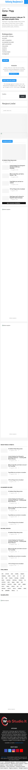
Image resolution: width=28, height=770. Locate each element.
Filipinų (16, 573)
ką (24, 580)
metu (9, 582)
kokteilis (8, 580)
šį (17, 590)
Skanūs (24, 584)
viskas (25, 588)
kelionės (22, 578)
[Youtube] (21, 750)
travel (7, 586)
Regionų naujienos (13, 768)
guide (9, 575)
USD (17, 586)
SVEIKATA (4, 50)
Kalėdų (10, 578)
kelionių (16, 578)
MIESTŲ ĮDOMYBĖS (6, 44)
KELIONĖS (4, 15)
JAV (24, 575)
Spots (3, 586)
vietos (14, 588)
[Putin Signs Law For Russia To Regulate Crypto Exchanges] (5, 198)
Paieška (4, 94)
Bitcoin (7, 573)
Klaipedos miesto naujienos (17, 763)
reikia (15, 584)
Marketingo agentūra (10, 762)
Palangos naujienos (23, 768)
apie (2, 573)
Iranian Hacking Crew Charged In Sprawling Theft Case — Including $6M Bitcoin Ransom (17, 457)
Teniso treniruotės (10, 766)
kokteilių (15, 580)
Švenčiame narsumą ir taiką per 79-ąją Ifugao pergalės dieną (13, 18)
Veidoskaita (2, 766)
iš (20, 575)
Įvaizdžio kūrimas (18, 765)
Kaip (6, 578)
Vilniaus (19, 588)
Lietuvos (3, 582)
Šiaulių (13, 590)
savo (19, 584)
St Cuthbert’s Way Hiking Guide (9, 160)
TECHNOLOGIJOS (6, 52)
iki (17, 575)
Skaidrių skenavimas (5, 763)
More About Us (13, 73)
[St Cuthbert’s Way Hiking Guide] (14, 152)
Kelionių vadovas (6, 528)
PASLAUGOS (5, 46)
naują (13, 582)
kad (2, 578)
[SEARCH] (24, 110)
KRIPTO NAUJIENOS (7, 40)
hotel (13, 575)
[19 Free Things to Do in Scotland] (5, 191)
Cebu (12, 573)
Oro (22, 582)
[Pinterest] (17, 750)
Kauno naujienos (4, 768)
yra (2, 590)
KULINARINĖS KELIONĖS (8, 42)
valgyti (9, 588)
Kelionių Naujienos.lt (14, 2)
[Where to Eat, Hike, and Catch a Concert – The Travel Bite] (5, 176)
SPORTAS (4, 48)
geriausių (4, 575)
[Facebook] (5, 750)
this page (23, 87)
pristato (3, 584)
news (18, 582)
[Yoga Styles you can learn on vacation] (5, 183)
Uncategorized (5, 54)
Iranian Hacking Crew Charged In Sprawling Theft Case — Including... (17, 167)
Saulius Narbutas (9, 765)
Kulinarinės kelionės (6, 487)
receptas (9, 584)
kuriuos (20, 580)
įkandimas (7, 590)
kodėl (3, 580)
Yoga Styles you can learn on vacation (17, 472)
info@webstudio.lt (19, 742)
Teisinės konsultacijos (21, 762)
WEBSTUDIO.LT (4, 757)
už (21, 586)
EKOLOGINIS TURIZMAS (8, 36)
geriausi (22, 573)
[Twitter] (9, 750)
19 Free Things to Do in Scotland (17, 189)
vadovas (3, 588)
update (13, 586)
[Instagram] (13, 750)
